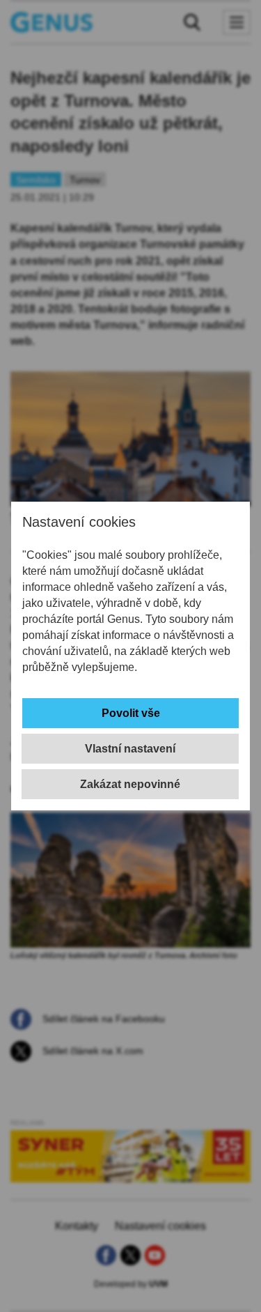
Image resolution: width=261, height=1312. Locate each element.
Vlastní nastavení (130, 749)
